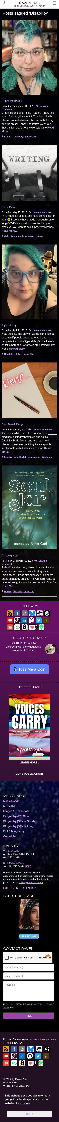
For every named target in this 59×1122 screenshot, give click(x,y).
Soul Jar (29, 591)
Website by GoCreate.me (16, 1085)
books (7, 591)
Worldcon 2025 (11, 851)
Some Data (8, 207)
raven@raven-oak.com (31, 882)
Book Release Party (13, 863)
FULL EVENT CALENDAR (19, 888)
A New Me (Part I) (12, 100)
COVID (7, 136)
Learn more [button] (23, 1103)
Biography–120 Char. (16, 816)
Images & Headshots (16, 811)
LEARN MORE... (29, 762)
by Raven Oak (19, 1079)
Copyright (9, 836)
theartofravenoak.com (44, 1039)
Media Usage (11, 801)
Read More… (10, 230)
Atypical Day (9, 325)
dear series (34, 457)
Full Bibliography (14, 831)
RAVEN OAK (29, 3)
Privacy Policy (37, 1004)
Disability (18, 136)
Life (18, 354)
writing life (30, 136)
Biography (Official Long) (18, 826)
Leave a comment (42, 212)
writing (39, 236)
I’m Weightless (10, 555)
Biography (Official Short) (19, 821)
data (6, 236)
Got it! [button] (29, 1114)
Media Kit (9, 806)
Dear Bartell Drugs (12, 424)
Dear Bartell (20, 457)
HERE (20, 643)
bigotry (8, 457)
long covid (28, 236)
